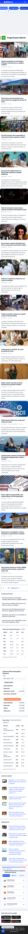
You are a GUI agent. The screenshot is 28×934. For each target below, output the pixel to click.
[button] (27, 444)
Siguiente (15, 588)
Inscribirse (7, 875)
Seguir (14, 875)
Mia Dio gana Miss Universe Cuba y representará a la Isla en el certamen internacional (17, 814)
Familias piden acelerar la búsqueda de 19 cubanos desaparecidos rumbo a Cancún (13, 457)
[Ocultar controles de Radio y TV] (27, 440)
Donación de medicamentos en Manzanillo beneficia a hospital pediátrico (11, 172)
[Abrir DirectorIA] (3, 931)
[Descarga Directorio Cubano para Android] (16, 918)
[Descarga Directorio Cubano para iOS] (6, 918)
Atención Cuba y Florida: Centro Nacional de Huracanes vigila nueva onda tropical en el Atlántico (17, 805)
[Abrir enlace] (5, 781)
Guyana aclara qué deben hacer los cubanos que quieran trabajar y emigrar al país (18, 835)
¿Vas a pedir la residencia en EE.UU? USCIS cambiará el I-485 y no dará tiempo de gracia (18, 860)
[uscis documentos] (5, 859)
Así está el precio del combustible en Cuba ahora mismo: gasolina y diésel (14, 621)
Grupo (22, 875)
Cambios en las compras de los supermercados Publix (17, 798)
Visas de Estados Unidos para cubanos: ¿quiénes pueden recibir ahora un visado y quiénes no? (17, 790)
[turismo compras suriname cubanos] (5, 835)
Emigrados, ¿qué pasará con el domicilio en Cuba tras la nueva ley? (14, 615)
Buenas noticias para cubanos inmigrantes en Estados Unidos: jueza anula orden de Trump (17, 827)
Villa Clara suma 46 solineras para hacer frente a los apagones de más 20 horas (13, 100)
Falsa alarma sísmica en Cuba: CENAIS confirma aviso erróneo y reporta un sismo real (13, 569)
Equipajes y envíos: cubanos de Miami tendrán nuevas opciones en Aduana (17, 781)
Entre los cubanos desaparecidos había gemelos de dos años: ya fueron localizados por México (17, 851)
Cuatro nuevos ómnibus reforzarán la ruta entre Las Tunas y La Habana (14, 604)
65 (9, 588)
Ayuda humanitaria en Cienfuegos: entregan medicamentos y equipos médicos (12, 62)
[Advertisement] (14, 23)
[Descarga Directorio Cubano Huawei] (16, 922)
